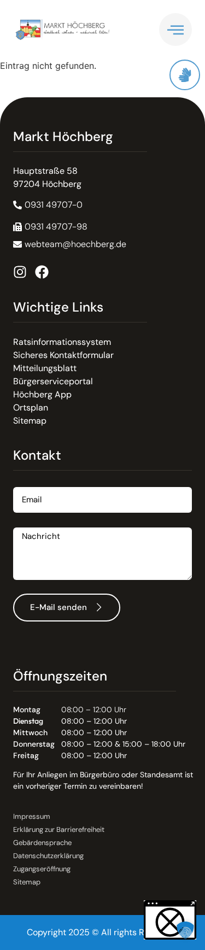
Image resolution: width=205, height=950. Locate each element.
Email (24, 483)
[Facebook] (42, 272)
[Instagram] (20, 272)
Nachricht (32, 523)
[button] (50, 226)
